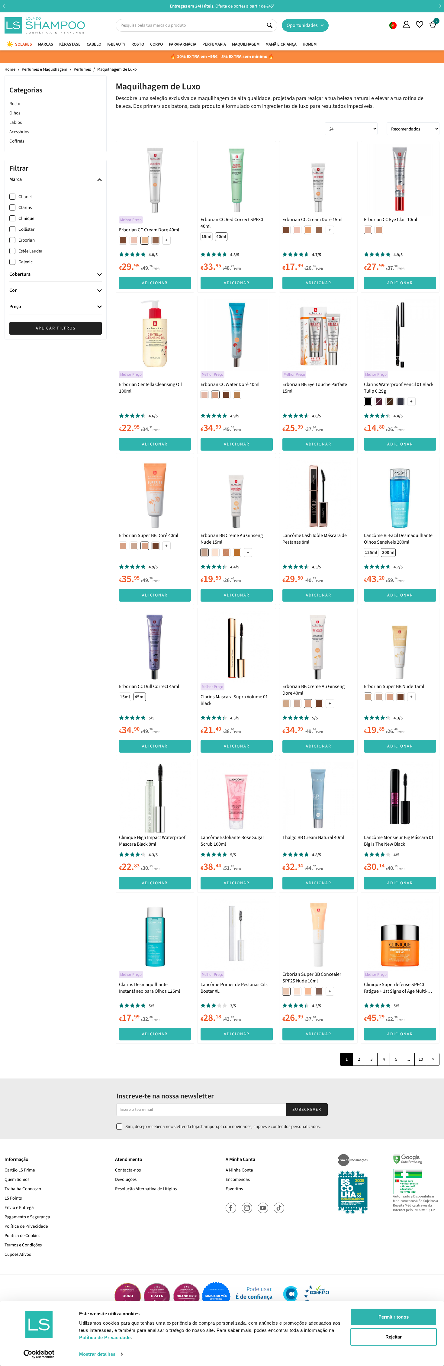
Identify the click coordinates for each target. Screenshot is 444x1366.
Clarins (25, 207)
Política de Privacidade (26, 1226)
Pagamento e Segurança (27, 1217)
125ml (371, 552)
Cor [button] (13, 290)
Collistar (26, 229)
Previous (4, 6)
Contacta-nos (128, 1170)
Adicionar (155, 283)
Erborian (26, 240)
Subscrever (306, 1110)
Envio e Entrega (19, 1207)
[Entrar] (406, 24)
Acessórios (19, 131)
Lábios (15, 122)
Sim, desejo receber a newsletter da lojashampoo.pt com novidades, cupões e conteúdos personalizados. (223, 1126)
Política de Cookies (22, 1236)
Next (440, 6)
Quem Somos (393, 25)
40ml (221, 236)
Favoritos (234, 1189)
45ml (140, 697)
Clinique (26, 218)
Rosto (14, 103)
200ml (388, 552)
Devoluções (126, 1179)
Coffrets (16, 141)
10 (421, 1059)
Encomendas (238, 1179)
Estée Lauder (30, 251)
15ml (206, 236)
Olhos (14, 113)
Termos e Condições (23, 1245)
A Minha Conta (239, 1170)
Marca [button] (15, 179)
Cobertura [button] (20, 274)
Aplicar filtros (56, 328)
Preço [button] (15, 307)
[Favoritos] (419, 24)
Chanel (25, 197)
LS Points (13, 1198)
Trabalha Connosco (23, 1189)
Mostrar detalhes (97, 1354)
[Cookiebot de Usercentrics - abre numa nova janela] (39, 1354)
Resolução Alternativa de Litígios (146, 1189)
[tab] (55, 179)
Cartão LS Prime (20, 1170)
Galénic (25, 262)
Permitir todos (393, 1316)
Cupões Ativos (18, 1254)
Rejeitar (393, 1336)
